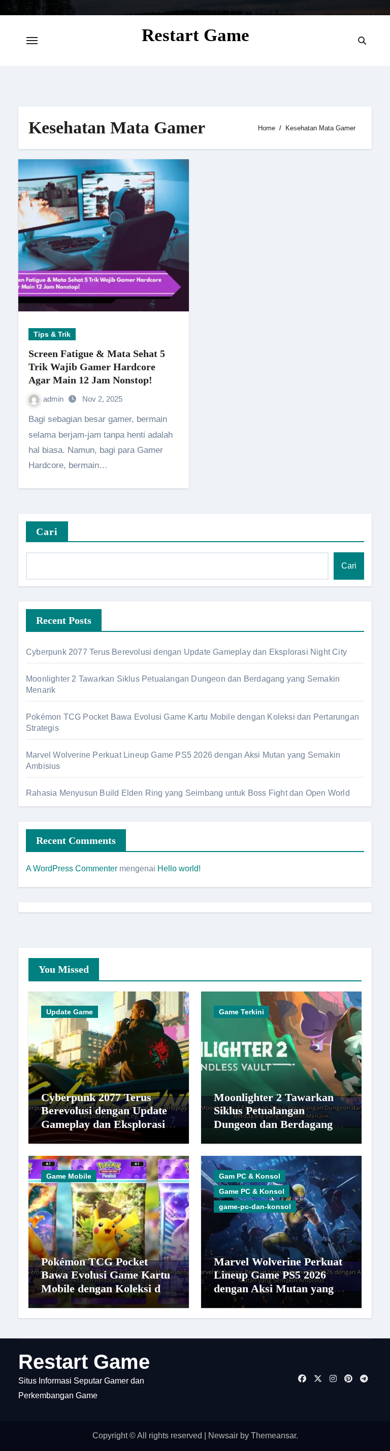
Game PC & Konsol (251, 1191)
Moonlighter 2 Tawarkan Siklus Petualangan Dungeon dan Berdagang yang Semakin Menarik (274, 1117)
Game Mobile (68, 1176)
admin (54, 399)
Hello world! (179, 868)
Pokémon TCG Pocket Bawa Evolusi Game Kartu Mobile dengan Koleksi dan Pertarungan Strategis (106, 1281)
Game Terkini (241, 1012)
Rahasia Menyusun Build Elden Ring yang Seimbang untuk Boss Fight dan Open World (188, 793)
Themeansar (273, 1435)
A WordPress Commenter (71, 868)
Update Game (69, 1012)
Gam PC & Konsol (249, 1176)
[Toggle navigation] (32, 40)
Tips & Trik (52, 334)
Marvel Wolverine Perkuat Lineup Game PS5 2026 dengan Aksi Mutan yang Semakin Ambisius (278, 1281)
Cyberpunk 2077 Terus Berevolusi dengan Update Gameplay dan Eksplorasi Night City (186, 652)
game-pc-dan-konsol (255, 1206)
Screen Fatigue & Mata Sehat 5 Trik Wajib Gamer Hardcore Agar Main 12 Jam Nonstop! (96, 366)
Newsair (223, 1435)
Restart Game (195, 35)
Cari (47, 531)
